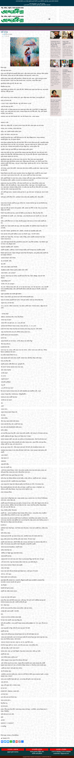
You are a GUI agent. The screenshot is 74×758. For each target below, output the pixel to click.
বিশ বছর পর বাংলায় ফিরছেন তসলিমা (56, 101)
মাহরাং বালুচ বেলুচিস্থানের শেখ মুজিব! (67, 43)
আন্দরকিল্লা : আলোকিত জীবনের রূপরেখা (67, 71)
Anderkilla (32, 756)
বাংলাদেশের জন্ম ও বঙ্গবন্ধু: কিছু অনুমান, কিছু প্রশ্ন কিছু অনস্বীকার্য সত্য (55, 44)
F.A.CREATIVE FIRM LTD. (46, 756)
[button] (49, 19)
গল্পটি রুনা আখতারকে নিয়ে (54, 71)
